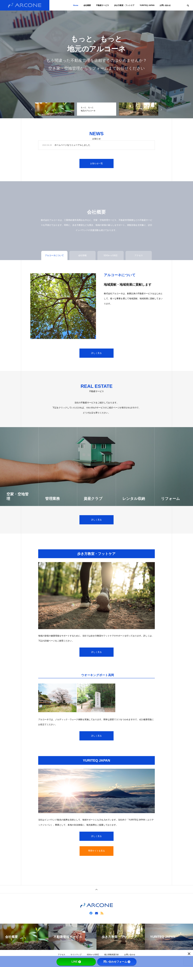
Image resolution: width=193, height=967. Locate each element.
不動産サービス (102, 5)
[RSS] (102, 913)
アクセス (61, 954)
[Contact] (96, 913)
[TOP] (96, 889)
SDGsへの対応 (93, 954)
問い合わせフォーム (115, 961)
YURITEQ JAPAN (147, 5)
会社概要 (87, 5)
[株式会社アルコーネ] (24, 5)
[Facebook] (91, 913)
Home (75, 5)
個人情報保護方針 (111, 954)
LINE (74, 961)
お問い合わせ (165, 5)
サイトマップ (76, 954)
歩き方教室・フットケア (124, 5)
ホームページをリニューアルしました (72, 145)
